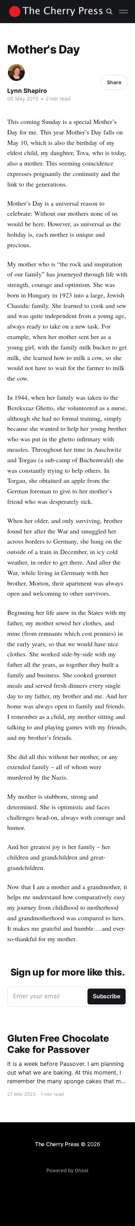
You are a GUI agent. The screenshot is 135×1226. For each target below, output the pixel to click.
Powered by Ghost (67, 1170)
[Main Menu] (123, 11)
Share (114, 82)
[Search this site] (109, 11)
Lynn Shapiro (27, 90)
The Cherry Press (57, 1144)
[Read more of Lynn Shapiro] (16, 72)
